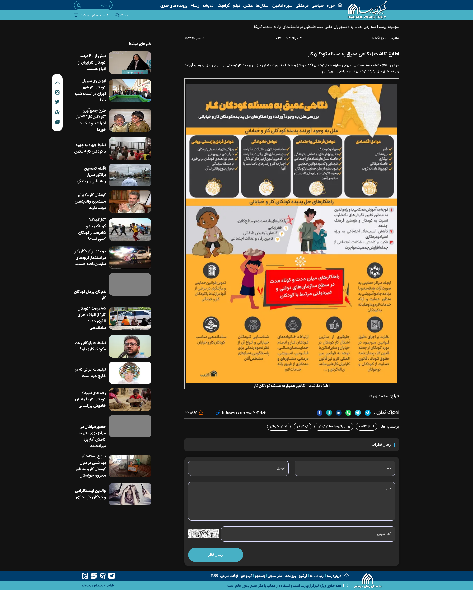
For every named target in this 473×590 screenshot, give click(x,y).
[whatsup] (347, 413)
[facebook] (319, 413)
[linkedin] (338, 413)
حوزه (331, 5)
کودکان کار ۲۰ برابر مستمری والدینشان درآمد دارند (90, 201)
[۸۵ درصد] (130, 318)
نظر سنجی (275, 575)
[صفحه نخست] (338, 5)
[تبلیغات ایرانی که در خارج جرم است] (130, 373)
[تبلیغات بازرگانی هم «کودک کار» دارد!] (130, 346)
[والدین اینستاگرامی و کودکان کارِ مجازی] (130, 494)
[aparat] (102, 575)
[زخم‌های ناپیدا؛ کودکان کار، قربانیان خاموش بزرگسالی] (130, 399)
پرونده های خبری (173, 5)
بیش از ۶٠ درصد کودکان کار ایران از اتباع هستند (92, 62)
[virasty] (93, 575)
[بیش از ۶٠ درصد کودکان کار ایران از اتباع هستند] (130, 62)
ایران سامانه (89, 585)
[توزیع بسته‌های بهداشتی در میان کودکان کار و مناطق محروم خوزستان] (130, 466)
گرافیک (224, 5)
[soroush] (328, 413)
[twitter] (357, 413)
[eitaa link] (57, 92)
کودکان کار (302, 426)
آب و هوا (246, 575)
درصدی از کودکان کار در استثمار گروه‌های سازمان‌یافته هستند (90, 257)
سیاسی (318, 5)
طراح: (394, 396)
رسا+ (195, 5)
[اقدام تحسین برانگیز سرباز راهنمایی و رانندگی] (130, 175)
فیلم (236, 5)
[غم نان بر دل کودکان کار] (130, 284)
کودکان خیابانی (278, 426)
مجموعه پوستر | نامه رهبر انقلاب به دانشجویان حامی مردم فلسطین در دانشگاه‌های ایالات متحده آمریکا (326, 27)
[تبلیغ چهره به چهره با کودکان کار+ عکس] (130, 148)
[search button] (79, 5)
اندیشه (208, 5)
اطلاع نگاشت (379, 38)
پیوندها (290, 575)
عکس (248, 5)
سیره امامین (282, 5)
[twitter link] (57, 101)
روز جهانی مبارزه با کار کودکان (334, 426)
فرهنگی (302, 5)
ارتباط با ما (317, 575)
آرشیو (303, 575)
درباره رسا (334, 575)
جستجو (260, 575)
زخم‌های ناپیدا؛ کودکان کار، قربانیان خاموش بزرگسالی (90, 399)
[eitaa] (85, 575)
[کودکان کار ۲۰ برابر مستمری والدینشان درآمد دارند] (130, 201)
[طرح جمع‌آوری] (130, 120)
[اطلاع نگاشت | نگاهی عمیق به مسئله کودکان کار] (291, 233)
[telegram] (367, 413)
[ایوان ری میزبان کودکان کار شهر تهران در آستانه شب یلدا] (130, 90)
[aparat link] (57, 112)
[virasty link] (57, 122)
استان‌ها (262, 5)
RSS (214, 575)
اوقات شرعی (229, 575)
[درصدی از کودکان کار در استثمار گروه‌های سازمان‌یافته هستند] (130, 257)
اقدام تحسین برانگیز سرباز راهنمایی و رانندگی (91, 175)
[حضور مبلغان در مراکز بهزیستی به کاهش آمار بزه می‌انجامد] (130, 426)
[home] (368, 581)
